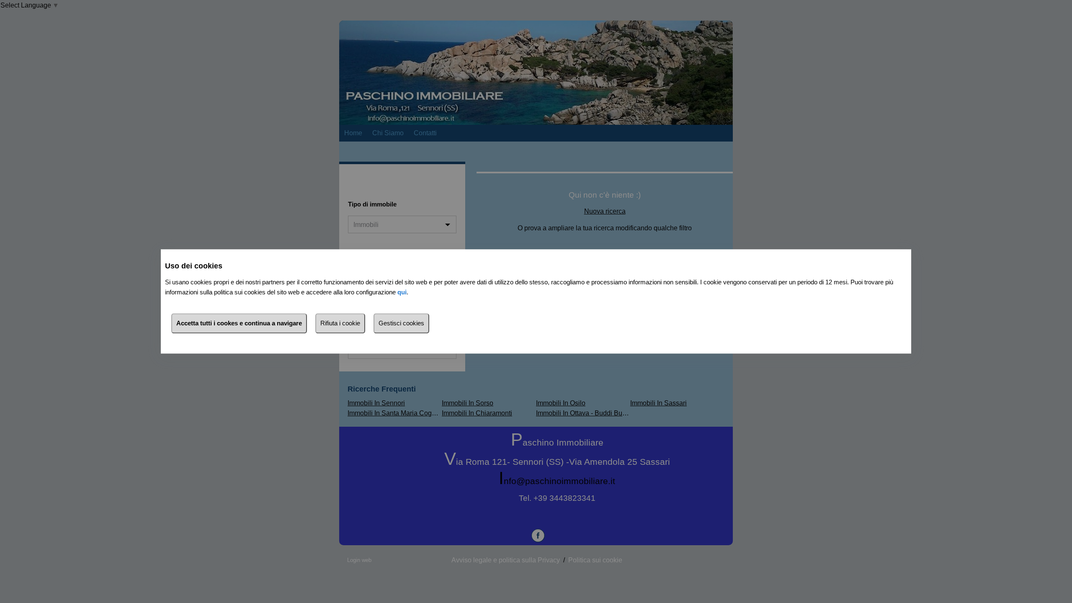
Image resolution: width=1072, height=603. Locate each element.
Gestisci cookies (401, 323)
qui (402, 292)
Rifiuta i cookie (340, 323)
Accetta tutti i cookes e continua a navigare (239, 323)
